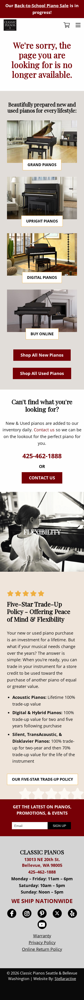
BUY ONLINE (42, 333)
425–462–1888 (42, 872)
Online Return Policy (42, 949)
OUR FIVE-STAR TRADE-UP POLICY (42, 779)
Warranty (42, 936)
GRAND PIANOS (42, 164)
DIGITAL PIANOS (42, 277)
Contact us (44, 429)
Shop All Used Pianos (42, 373)
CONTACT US (42, 478)
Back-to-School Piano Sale (41, 5)
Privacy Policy (42, 942)
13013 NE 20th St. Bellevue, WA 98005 (42, 862)
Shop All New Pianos (42, 355)
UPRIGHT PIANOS (42, 221)
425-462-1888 (42, 456)
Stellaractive (65, 978)
